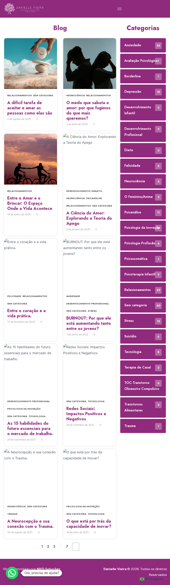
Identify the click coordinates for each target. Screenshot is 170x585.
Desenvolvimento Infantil (84, 191)
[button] (12, 573)
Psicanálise (94, 198)
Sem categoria (43, 95)
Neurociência (75, 95)
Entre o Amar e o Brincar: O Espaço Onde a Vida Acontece (29, 203)
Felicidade (14, 296)
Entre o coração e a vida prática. (26, 313)
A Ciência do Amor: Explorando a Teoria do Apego (89, 218)
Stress (92, 311)
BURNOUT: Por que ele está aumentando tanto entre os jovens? (88, 323)
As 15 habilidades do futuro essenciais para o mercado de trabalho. (30, 428)
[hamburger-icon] (119, 8)
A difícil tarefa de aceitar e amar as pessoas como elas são (29, 108)
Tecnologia (37, 416)
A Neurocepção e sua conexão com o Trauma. (30, 523)
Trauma (12, 514)
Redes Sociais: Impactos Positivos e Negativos (86, 414)
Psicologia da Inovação (24, 408)
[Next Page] (75, 547)
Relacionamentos (19, 95)
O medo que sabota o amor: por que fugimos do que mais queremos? (88, 110)
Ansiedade (73, 296)
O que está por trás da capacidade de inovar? (88, 523)
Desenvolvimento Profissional (87, 303)
